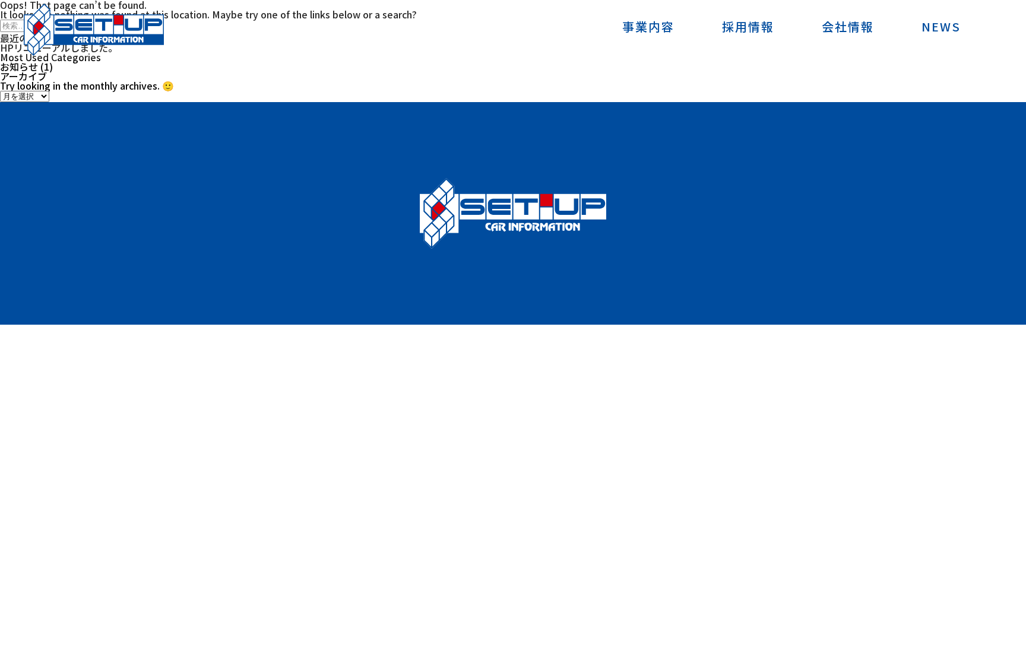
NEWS (941, 28)
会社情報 (848, 28)
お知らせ (19, 66)
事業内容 (648, 28)
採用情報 (748, 28)
